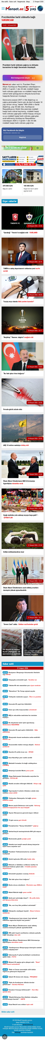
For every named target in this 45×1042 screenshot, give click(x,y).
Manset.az (7, 84)
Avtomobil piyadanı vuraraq (19, 874)
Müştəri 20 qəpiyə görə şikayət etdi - (21, 963)
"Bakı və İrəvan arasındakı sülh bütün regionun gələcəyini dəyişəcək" (19, 970)
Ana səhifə (5, 2)
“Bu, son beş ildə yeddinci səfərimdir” (19, 905)
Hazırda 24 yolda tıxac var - (18, 752)
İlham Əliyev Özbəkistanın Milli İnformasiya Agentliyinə (21, 941)
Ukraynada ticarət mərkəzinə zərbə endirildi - (22, 738)
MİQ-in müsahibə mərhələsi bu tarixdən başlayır (20, 716)
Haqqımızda (21, 2)
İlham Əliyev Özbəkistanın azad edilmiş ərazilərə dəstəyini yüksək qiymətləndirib (20, 926)
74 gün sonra (15, 820)
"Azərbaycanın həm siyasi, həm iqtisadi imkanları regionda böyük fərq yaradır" (20, 919)
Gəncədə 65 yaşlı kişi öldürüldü (17, 704)
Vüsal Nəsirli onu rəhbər (18, 1004)
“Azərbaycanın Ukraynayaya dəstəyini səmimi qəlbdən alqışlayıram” (22, 948)
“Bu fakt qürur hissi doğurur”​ (16, 879)
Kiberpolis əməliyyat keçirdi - (21, 912)
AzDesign (18, 1032)
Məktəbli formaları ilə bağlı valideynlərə (20, 764)
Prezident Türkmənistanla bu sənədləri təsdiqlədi (19, 853)
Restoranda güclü (17, 839)
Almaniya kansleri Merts (18, 770)
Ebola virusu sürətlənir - (22, 886)
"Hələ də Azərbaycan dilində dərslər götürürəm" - (18, 983)
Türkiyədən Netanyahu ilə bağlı (19, 799)
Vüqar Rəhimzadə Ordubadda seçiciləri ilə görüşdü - (21, 777)
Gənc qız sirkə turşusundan (20, 710)
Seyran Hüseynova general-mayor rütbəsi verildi (20, 814)
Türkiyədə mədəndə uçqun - (22, 698)
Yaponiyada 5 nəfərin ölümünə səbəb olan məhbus (21, 792)
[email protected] (28, 1024)
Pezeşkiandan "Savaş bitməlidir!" (20, 826)
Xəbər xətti (12, 2)
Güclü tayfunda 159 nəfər (19, 859)
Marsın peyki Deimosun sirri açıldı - (21, 806)
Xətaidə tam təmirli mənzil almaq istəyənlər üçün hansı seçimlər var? (21, 845)
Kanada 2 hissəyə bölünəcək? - (20, 991)
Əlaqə (28, 2)
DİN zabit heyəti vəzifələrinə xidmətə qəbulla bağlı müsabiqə (22, 934)
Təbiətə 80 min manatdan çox (22, 685)
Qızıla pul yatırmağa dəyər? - (21, 899)
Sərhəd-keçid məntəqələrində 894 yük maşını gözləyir (22, 832)
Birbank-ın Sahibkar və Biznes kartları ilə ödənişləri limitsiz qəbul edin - (20, 866)
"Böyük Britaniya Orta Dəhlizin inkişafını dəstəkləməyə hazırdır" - (20, 998)
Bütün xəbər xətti (8, 1012)
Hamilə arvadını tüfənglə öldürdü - (22, 784)
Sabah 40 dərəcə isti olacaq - (20, 977)
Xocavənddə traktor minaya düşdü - (21, 745)
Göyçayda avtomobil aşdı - (20, 680)
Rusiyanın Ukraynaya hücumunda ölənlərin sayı (21, 673)
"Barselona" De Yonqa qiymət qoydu (19, 691)
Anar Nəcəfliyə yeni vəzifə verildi (17, 757)
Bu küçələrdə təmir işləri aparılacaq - (19, 724)
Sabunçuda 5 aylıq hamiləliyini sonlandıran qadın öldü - (21, 956)
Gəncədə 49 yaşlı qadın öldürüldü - (20, 731)
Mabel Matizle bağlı (17, 892)
